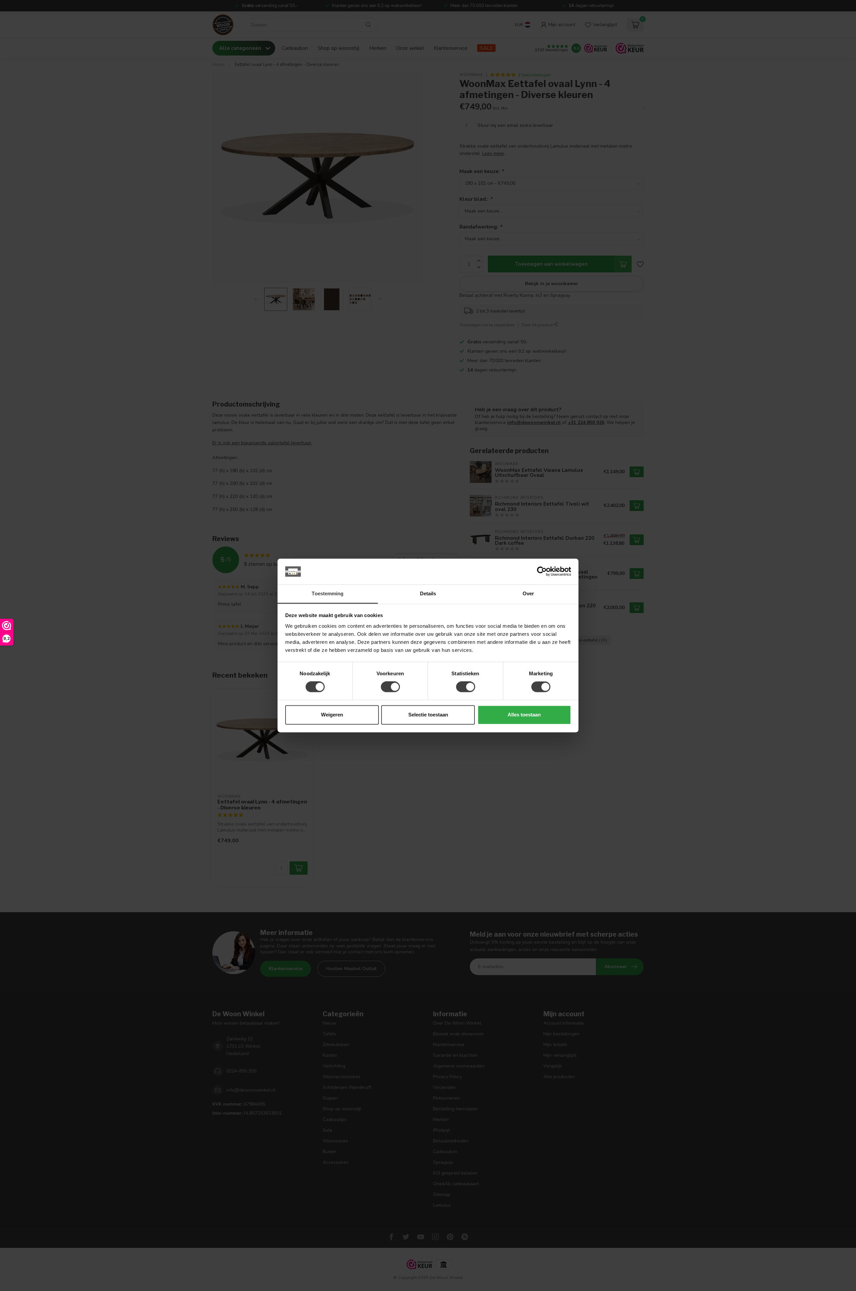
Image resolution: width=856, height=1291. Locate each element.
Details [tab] (428, 593)
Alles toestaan (524, 714)
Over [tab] (528, 593)
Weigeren (332, 714)
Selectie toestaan (428, 714)
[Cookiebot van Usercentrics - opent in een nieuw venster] (542, 572)
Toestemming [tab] (327, 593)
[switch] (390, 687)
